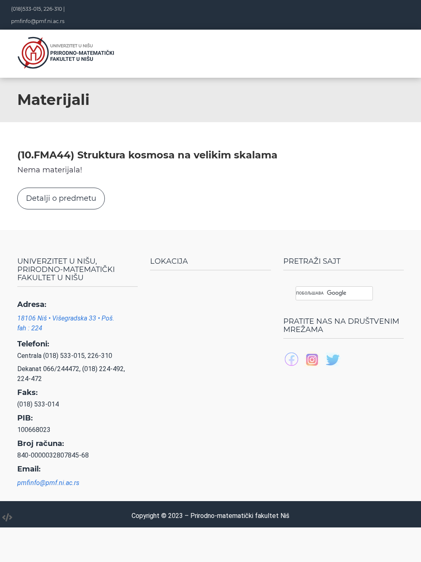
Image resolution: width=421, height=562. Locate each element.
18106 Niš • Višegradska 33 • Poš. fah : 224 (65, 323)
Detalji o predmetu (61, 198)
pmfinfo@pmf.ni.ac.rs (38, 21)
